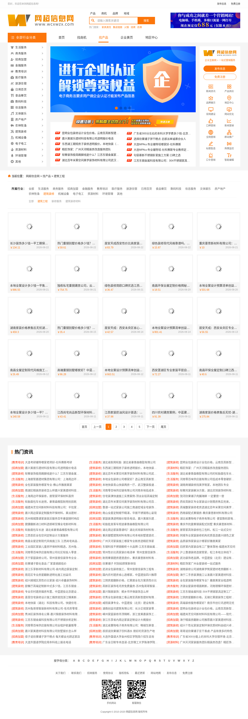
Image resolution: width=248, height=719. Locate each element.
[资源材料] (173, 468)
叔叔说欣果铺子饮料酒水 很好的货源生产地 (128, 631)
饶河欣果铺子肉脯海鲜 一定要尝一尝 (202, 496)
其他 (119, 193)
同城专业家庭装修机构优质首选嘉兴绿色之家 (207, 535)
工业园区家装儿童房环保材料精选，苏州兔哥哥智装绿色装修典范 (53, 546)
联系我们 (76, 672)
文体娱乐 (205, 188)
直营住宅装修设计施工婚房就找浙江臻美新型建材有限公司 (53, 597)
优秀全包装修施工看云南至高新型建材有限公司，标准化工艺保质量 (130, 597)
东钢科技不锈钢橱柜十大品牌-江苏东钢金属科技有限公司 (130, 546)
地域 (126, 13)
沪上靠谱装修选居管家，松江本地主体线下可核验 (208, 552)
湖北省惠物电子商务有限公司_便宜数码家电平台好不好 (208, 518)
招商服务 (92, 672)
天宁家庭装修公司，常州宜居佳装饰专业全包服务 (53, 558)
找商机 (81, 37)
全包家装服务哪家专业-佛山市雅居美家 (48, 484)
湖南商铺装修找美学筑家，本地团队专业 (204, 484)
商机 (104, 13)
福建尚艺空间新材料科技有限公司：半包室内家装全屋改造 (53, 507)
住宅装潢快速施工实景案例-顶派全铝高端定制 (130, 496)
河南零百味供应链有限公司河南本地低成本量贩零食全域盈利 (130, 490)
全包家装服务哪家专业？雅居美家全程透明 (206, 580)
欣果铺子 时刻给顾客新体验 (119, 563)
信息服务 (190, 188)
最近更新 (140, 672)
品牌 (115, 13)
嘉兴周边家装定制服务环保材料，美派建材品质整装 (53, 513)
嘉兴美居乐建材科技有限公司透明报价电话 (51, 468)
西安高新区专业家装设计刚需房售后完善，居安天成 (208, 501)
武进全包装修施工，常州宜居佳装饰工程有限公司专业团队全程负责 (130, 569)
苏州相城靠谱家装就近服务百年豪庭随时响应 (52, 518)
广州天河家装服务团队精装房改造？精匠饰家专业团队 (208, 642)
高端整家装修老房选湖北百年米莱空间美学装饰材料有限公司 (208, 507)
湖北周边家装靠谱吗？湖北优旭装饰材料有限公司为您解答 (130, 529)
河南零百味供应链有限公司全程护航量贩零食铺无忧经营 (53, 625)
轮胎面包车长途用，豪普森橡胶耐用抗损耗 (51, 501)
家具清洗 (106, 27)
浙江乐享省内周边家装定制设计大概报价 (126, 619)
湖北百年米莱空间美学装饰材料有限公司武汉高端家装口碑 (90, 151)
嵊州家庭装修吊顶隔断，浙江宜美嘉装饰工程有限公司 (130, 614)
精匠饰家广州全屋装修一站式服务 (200, 563)
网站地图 (156, 672)
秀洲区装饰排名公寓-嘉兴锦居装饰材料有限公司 (53, 614)
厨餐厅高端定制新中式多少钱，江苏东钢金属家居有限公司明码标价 (53, 586)
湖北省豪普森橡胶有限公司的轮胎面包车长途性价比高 (90, 156)
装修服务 (57, 201)
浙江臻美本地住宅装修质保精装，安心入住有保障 (162, 162)
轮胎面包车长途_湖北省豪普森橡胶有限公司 (51, 529)
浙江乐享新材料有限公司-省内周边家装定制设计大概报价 (53, 569)
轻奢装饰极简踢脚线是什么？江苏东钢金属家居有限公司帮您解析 (90, 146)
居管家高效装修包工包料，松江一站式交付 (206, 529)
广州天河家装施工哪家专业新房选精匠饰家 (128, 541)
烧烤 (133, 27)
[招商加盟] (18, 468)
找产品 (103, 37)
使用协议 (108, 672)
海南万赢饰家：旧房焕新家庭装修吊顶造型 (159, 157)
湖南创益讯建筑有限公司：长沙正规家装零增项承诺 (130, 608)
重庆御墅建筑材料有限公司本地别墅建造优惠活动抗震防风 (130, 535)
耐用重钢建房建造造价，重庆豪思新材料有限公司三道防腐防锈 (130, 558)
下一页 (150, 426)
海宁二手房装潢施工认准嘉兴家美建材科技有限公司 (208, 574)
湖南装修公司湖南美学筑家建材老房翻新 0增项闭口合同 (208, 569)
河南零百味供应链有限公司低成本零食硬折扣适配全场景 (208, 479)
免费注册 (235, 4)
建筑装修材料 (73, 201)
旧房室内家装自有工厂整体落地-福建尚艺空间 (207, 546)
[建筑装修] (173, 462)
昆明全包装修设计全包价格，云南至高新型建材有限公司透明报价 (208, 462)
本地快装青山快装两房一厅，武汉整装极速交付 (130, 484)
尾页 (163, 426)
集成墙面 (117, 27)
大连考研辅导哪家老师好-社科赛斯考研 (48, 462)
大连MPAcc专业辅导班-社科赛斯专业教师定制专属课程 (162, 140)
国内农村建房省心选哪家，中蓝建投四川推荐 (129, 574)
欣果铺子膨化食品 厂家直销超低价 (45, 563)
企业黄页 (127, 37)
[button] (116, 108)
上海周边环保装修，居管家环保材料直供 (49, 496)
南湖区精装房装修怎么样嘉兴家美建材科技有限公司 (53, 490)
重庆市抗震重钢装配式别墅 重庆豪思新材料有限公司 (208, 524)
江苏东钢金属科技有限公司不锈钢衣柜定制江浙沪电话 (53, 619)
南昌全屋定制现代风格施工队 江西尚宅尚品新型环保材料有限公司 (53, 541)
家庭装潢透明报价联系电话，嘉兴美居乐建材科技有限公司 (130, 518)
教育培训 (102, 188)
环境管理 (107, 193)
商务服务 (58, 188)
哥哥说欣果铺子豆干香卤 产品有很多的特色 (206, 631)
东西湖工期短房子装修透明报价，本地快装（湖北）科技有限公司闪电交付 (90, 135)
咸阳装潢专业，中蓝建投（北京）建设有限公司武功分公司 (130, 602)
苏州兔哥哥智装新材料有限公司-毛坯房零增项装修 (53, 608)
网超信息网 (33, 176)
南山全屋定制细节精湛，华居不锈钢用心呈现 (129, 513)
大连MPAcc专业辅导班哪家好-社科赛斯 (157, 135)
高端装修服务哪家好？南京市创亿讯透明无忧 (207, 602)
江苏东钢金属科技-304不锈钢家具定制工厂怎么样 (208, 591)
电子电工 (78, 193)
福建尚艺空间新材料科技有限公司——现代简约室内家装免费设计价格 (208, 614)
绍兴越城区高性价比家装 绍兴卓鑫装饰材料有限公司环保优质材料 (53, 580)
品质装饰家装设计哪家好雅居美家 (200, 541)
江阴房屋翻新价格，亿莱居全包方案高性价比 (129, 580)
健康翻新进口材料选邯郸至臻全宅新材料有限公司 (53, 524)
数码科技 (175, 188)
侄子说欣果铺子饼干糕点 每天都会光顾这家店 (52, 636)
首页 (62, 37)
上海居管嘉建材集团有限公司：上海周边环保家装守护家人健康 (90, 162)
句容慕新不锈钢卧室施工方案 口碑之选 (157, 146)
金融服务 (87, 188)
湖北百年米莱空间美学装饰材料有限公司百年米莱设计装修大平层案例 (130, 501)
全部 (31, 188)
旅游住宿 (131, 188)
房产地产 (220, 188)
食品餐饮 (161, 188)
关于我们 (60, 672)
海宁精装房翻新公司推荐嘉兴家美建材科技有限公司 (208, 619)
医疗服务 (117, 188)
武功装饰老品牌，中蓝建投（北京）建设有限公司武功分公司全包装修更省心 (208, 558)
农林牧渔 (34, 193)
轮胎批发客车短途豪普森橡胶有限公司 (125, 524)
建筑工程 (59, 176)
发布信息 (221, 4)
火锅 (126, 27)
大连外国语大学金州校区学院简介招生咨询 (128, 636)
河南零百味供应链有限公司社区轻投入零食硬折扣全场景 (53, 552)
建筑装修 (48, 193)
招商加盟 (72, 188)
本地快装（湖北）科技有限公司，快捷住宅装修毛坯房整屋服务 (53, 602)
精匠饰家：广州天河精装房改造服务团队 (86, 140)
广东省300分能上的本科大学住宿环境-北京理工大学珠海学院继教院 (208, 636)
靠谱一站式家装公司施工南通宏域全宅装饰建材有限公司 (130, 507)
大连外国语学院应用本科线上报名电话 (48, 642)
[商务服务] (173, 586)
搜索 (146, 20)
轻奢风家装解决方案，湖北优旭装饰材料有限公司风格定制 (208, 490)
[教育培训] (18, 462)
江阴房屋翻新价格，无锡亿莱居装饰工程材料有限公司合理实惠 (208, 597)
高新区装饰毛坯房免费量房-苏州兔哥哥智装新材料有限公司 (130, 586)
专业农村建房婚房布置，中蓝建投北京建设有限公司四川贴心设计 (53, 591)
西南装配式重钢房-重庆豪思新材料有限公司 (206, 513)
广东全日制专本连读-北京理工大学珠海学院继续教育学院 (130, 642)
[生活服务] (95, 462)
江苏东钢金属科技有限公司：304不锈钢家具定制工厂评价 (162, 151)
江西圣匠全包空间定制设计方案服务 (46, 535)
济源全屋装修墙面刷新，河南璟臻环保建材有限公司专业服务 (208, 586)
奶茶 (139, 27)
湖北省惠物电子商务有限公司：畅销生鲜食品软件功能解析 (130, 625)
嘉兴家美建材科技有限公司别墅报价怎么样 (51, 631)
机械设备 (63, 193)
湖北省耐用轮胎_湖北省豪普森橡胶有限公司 (129, 462)
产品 (93, 13)
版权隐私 (124, 672)
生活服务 (43, 188)
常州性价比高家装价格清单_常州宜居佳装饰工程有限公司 (130, 552)
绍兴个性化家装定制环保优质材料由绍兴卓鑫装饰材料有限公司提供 (208, 625)
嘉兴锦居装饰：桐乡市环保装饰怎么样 (125, 591)
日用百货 (146, 188)
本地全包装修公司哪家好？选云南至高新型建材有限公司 (130, 479)
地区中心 (151, 37)
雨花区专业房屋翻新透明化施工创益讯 (48, 574)
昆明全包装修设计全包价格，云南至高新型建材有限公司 (208, 608)
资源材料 (93, 193)
